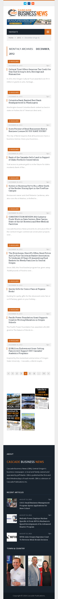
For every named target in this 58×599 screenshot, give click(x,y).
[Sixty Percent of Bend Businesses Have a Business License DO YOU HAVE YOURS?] (29, 122)
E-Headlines (14, 61)
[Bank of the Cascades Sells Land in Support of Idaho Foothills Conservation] (29, 151)
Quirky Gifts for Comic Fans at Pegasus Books (27, 290)
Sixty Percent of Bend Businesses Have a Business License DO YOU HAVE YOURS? (28, 130)
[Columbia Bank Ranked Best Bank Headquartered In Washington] (29, 93)
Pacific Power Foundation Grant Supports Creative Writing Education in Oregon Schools (28, 320)
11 (44, 373)
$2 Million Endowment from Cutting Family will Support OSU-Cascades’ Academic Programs (26, 351)
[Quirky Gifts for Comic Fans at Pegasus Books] (29, 282)
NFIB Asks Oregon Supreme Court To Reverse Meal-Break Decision (34, 538)
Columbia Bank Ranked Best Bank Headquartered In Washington (25, 101)
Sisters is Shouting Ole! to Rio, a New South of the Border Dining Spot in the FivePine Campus (29, 188)
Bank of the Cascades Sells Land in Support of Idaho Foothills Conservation (29, 158)
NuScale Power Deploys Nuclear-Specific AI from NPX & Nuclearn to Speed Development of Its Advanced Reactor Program (35, 522)
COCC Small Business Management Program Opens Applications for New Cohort (35, 505)
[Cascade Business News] (29, 11)
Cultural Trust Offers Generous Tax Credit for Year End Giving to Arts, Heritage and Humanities (30, 71)
